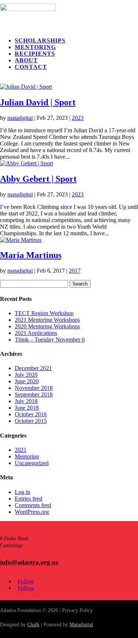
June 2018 (27, 408)
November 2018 (34, 388)
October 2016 (31, 414)
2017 (75, 271)
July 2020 (26, 375)
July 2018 (26, 401)
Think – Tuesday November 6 (50, 339)
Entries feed (28, 498)
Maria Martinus (30, 255)
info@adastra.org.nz (29, 562)
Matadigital (81, 624)
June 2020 (27, 381)
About (26, 60)
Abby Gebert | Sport (38, 179)
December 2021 (33, 368)
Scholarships (40, 40)
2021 (20, 450)
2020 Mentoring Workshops (47, 326)
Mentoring (35, 47)
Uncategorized (32, 463)
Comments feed (33, 505)
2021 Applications (36, 333)
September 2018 (34, 394)
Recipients (35, 54)
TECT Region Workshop (44, 313)
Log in (22, 492)
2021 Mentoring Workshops (47, 320)
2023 (78, 118)
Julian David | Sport (37, 102)
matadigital (20, 118)
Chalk (33, 624)
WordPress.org (32, 512)
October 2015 (31, 421)
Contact (31, 67)
